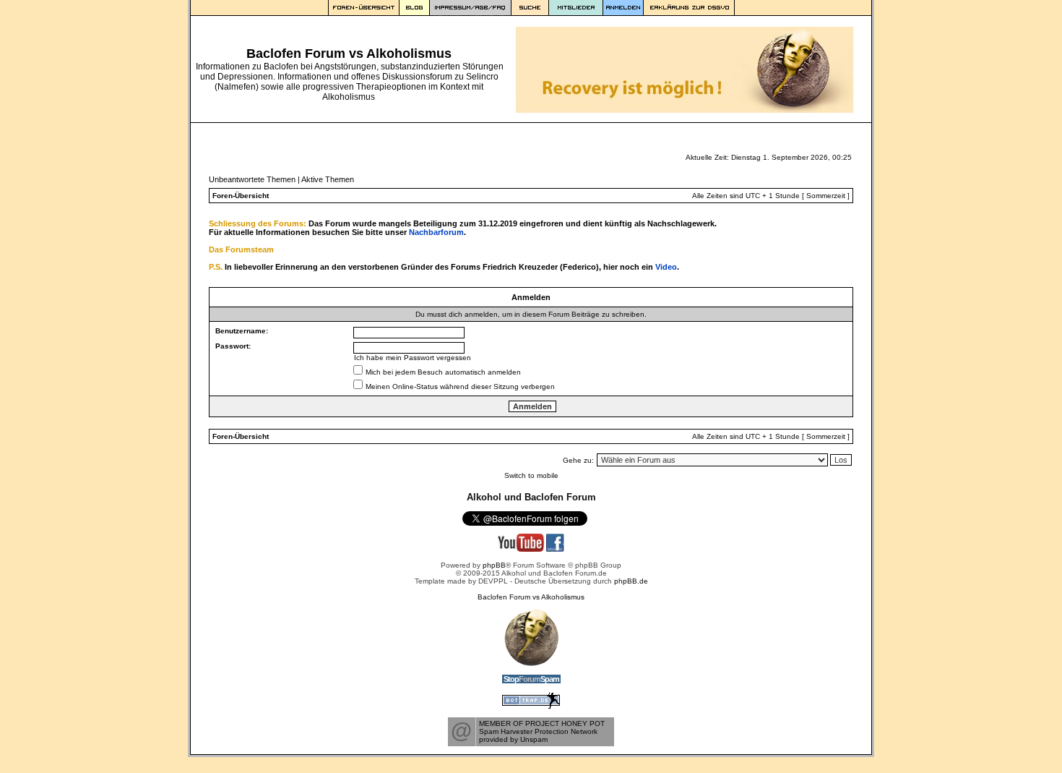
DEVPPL (493, 581)
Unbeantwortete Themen (252, 179)
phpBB (494, 565)
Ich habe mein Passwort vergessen (412, 358)
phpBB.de (631, 581)
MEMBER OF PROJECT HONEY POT (542, 723)
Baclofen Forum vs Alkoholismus (531, 597)
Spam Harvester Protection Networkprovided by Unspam (538, 735)
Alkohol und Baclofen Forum (531, 497)
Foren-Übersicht (240, 196)
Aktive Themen (327, 179)
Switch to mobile (531, 475)
